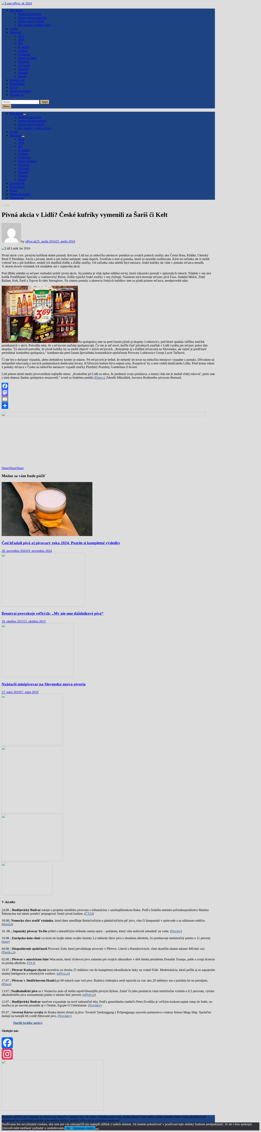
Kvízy (14, 87)
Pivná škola (17, 83)
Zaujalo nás (17, 80)
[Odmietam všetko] (97, 1129)
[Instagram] (108, 1054)
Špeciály (23, 69)
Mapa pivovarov (20, 91)
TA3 (31, 963)
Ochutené (24, 54)
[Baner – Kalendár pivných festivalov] (53, 1109)
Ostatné (23, 72)
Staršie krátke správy (28, 1023)
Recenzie (16, 32)
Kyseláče (24, 47)
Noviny (176, 931)
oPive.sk (30, 241)
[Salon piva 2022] (27, 894)
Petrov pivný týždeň (31, 21)
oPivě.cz (89, 994)
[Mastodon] (108, 392)
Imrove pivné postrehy (32, 17)
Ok (68, 1128)
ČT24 (89, 913)
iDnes (6, 984)
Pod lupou (16, 10)
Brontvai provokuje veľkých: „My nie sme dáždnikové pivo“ (53, 613)
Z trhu (14, 28)
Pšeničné (23, 61)
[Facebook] (108, 386)
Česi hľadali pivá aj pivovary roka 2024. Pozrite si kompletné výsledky (61, 543)
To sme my (17, 94)
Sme (5, 941)
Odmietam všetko (83, 1128)
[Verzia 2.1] (32, 812)
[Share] (108, 405)
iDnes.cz (99, 377)
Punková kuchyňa (29, 14)
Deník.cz (8, 952)
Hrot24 (7, 924)
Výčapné (24, 65)
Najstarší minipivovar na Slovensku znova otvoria (44, 684)
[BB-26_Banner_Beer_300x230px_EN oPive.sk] (32, 860)
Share (5, 468)
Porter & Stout (27, 58)
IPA (20, 43)
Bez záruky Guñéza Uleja (34, 25)
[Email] (108, 399)
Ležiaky (23, 50)
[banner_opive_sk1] (32, 744)
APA (21, 39)
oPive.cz (63, 973)
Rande (22, 76)
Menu (6, 106)
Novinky (95, 1005)
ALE (21, 36)
